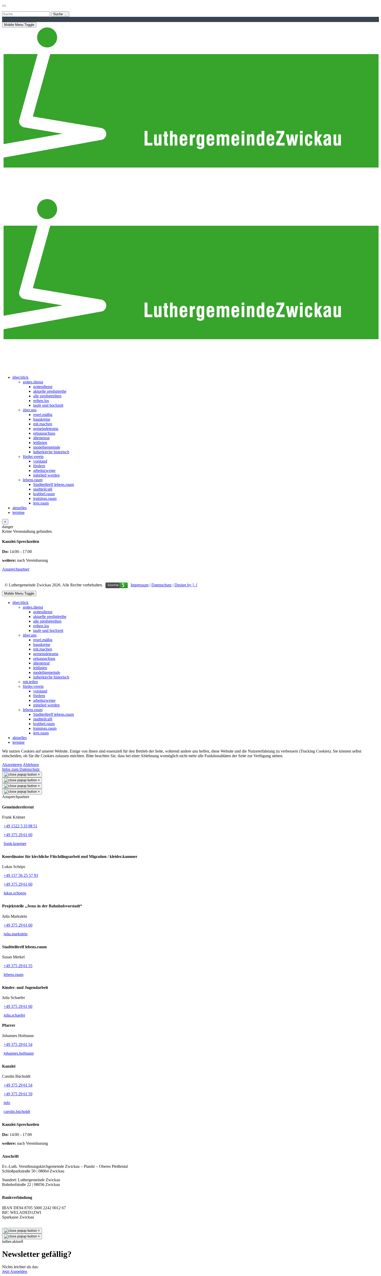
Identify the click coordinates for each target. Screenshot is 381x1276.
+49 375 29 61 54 (18, 1044)
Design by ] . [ (185, 585)
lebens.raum (13, 974)
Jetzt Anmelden (14, 1271)
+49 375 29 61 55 (18, 966)
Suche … (60, 14)
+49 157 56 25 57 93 (21, 875)
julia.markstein (15, 934)
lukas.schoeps (15, 893)
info (7, 1102)
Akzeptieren (12, 764)
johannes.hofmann (19, 1053)
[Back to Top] (4, 5)
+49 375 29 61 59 (18, 1094)
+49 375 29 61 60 (18, 835)
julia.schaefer (14, 1015)
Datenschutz (161, 585)
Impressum (140, 585)
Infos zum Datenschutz (21, 769)
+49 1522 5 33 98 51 (20, 826)
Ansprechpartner (15, 569)
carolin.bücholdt (17, 1111)
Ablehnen (31, 764)
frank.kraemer (15, 843)
